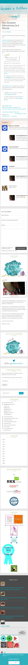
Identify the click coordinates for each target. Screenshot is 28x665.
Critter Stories (7, 416)
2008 (3, 463)
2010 (3, 458)
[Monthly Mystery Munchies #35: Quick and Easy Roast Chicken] (13, 594)
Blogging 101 (6, 409)
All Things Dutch (7, 402)
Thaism (5, 426)
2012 (3, 453)
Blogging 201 (6, 411)
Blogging (9, 31)
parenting (15, 109)
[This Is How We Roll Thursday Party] (14, 542)
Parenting (6, 423)
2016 (3, 444)
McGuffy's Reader (14, 125)
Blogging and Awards (8, 404)
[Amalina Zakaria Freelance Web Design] (14, 474)
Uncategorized (6, 430)
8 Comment (14, 116)
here (22, 654)
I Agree (15, 662)
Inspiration (15, 107)
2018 (3, 439)
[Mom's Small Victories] (9, 523)
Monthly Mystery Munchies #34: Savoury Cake (13, 608)
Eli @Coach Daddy (6, 40)
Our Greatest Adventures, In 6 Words (10, 25)
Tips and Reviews (7, 428)
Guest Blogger (7, 414)
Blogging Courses (7, 412)
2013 (3, 451)
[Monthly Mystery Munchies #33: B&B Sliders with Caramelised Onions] (13, 612)
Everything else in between (9, 418)
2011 (3, 456)
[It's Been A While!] (13, 622)
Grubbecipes (6, 420)
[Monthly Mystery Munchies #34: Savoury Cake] (13, 604)
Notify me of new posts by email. (10, 250)
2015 (3, 446)
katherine (12, 166)
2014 (3, 449)
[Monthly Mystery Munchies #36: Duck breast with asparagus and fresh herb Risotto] (13, 584)
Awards (5, 406)
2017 (3, 441)
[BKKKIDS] (14, 482)
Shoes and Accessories (8, 425)
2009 (3, 461)
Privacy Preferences (14, 659)
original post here (8, 86)
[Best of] (14, 355)
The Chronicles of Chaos (10, 94)
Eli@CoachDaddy (14, 147)
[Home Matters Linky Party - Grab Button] (14, 525)
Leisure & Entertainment (9, 421)
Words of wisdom (22, 109)
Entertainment (9, 107)
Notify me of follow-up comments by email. (6, 248)
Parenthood (10, 109)
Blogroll (6, 105)
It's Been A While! (5, 626)
